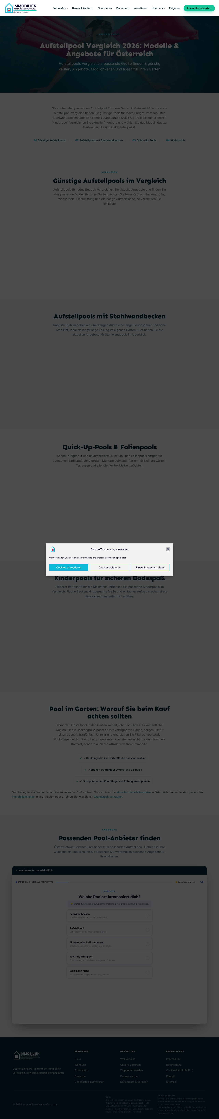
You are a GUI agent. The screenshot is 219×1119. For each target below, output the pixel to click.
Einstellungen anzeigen (150, 567)
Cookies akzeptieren (68, 567)
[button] (168, 549)
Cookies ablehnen (110, 567)
